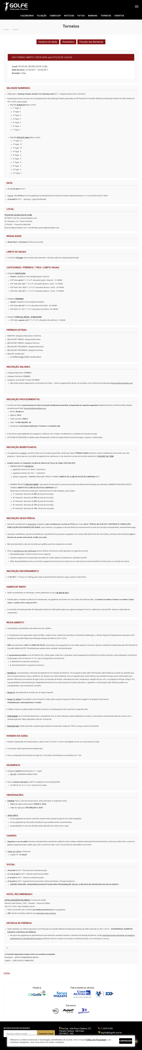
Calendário (27, 16)
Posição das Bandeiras (91, 41)
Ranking (92, 16)
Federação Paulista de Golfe (18, 6)
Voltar (7, 973)
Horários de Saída (48, 41)
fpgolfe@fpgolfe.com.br (111, 1033)
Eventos (119, 16)
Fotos (81, 16)
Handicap (55, 16)
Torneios (106, 16)
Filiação (42, 16)
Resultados (68, 41)
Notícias (69, 16)
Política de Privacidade (96, 1039)
